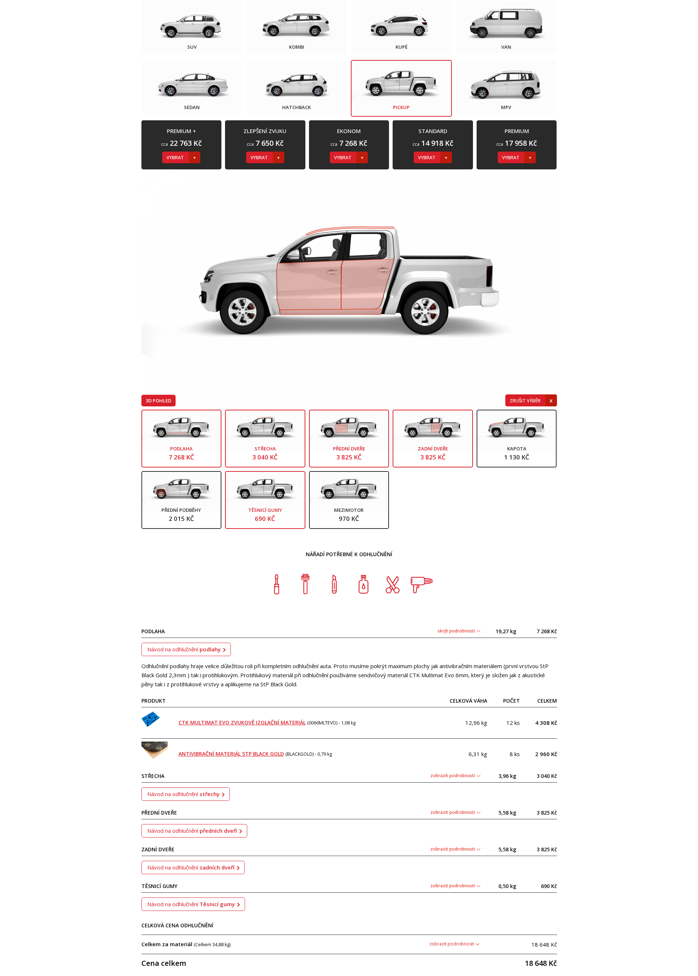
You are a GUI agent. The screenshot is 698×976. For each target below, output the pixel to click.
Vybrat (176, 157)
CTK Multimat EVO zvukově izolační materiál (242, 722)
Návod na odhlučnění (184, 649)
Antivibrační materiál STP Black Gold (231, 753)
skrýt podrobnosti (457, 631)
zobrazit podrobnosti (453, 775)
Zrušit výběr (526, 400)
